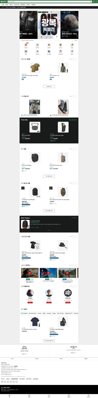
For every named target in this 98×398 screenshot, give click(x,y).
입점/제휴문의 (35, 378)
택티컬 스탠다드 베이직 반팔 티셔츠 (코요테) (30, 75)
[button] (73, 59)
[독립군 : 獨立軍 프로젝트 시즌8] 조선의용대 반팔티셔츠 (32, 253)
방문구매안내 (28, 378)
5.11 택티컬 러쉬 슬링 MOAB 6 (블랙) (56, 329)
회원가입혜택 (22, 378)
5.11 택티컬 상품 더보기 (49, 340)
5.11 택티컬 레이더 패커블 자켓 (35, 221)
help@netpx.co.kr (8, 374)
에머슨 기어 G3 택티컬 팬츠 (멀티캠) (30, 115)
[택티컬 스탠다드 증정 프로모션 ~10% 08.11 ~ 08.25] (49, 24)
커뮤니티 (61, 358)
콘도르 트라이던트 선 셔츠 (54, 75)
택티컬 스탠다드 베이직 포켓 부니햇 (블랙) (57, 253)
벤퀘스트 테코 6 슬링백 (26, 135)
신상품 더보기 (49, 86)
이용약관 (7, 378)
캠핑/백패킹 (23, 4)
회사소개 (2, 378)
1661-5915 (6, 387)
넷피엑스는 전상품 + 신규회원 (13, 7)
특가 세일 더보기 (49, 176)
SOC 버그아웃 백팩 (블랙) (26, 165)
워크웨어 (28, 4)
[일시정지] (72, 40)
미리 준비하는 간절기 (34, 222)
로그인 (12, 358)
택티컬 (6, 4)
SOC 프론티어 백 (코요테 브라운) (56, 165)
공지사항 (36, 358)
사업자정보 (16, 366)
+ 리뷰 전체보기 (74, 217)
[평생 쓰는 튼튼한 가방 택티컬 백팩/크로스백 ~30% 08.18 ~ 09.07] (71, 24)
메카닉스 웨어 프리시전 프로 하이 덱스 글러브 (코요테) (59, 199)
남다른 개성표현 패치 (11, 1)
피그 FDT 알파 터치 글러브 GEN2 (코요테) (60, 115)
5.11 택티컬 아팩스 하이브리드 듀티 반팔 (29, 329)
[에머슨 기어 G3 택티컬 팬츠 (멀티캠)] (34, 106)
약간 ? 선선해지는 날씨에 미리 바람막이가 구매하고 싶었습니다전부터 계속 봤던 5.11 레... (45, 224)
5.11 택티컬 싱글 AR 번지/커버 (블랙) (56, 135)
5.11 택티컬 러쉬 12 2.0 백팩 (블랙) (28, 199)
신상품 (2, 4)
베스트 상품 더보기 (49, 210)
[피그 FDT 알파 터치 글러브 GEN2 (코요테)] (63, 106)
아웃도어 (11, 4)
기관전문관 (33, 4)
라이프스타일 (16, 4)
